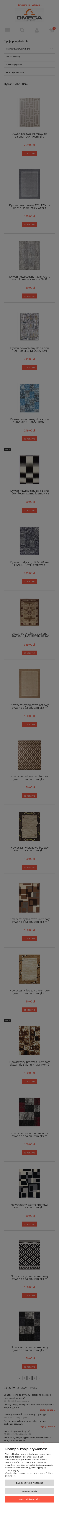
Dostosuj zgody (29, 1491)
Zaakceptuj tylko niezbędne (29, 1483)
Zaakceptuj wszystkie (29, 1499)
